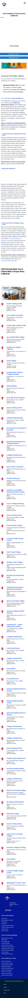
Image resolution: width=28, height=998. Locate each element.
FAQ (4, 993)
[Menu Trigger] (25, 3)
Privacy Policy (7, 990)
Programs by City (13, 57)
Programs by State (13, 54)
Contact (5, 987)
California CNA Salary (7, 260)
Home (5, 984)
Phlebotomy (10, 569)
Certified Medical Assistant (14, 125)
